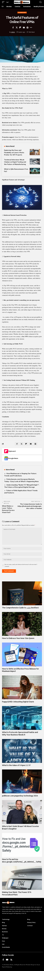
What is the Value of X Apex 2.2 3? (16, 765)
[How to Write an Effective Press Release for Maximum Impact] (22, 654)
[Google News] (6, 458)
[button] (4, 2)
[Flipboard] (6, 451)
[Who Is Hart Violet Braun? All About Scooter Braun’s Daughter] (22, 812)
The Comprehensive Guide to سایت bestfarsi (20, 607)
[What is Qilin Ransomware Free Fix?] (35, 171)
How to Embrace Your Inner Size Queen (18, 638)
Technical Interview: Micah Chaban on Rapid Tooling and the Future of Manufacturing (15, 162)
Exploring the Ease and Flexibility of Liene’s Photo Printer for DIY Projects (14, 152)
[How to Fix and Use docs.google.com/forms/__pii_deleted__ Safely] (22, 845)
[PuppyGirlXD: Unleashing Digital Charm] (22, 687)
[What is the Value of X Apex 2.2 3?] (22, 751)
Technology (22, 12)
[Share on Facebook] (13, 27)
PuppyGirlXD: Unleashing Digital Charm (18, 702)
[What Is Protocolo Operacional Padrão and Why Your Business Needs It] (22, 718)
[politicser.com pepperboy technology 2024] (22, 781)
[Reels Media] (22, 2)
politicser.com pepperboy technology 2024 (20, 796)
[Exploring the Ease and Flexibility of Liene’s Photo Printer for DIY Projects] (35, 152)
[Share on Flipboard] (20, 27)
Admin (13, 32)
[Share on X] (16, 27)
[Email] (23, 27)
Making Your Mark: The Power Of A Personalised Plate (16, 893)
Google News (13, 458)
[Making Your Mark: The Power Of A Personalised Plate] (22, 878)
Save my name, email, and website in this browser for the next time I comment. (21, 565)
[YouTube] (7, 959)
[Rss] (11, 959)
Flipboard (12, 451)
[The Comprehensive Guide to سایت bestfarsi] (22, 593)
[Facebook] (3, 959)
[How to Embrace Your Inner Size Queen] (22, 624)
